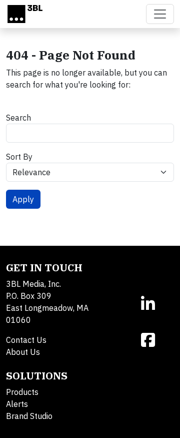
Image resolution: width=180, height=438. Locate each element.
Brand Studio (29, 416)
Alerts (17, 404)
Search (18, 118)
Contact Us (26, 340)
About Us (23, 352)
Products (22, 392)
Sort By (19, 157)
